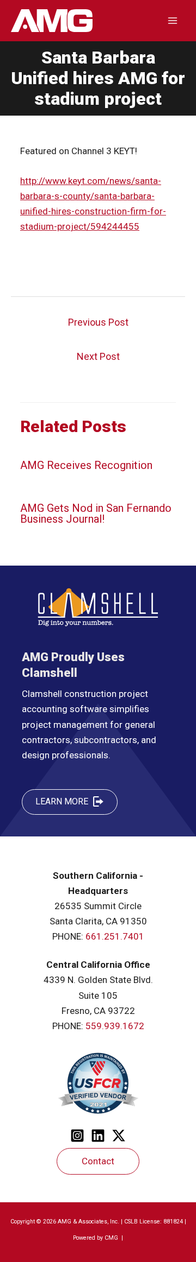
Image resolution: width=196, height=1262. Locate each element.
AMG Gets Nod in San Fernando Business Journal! (95, 513)
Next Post (98, 356)
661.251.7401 (114, 936)
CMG (112, 1237)
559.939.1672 (114, 1025)
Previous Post (98, 322)
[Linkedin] (98, 1135)
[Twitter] (119, 1135)
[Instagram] (77, 1135)
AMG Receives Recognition (86, 465)
